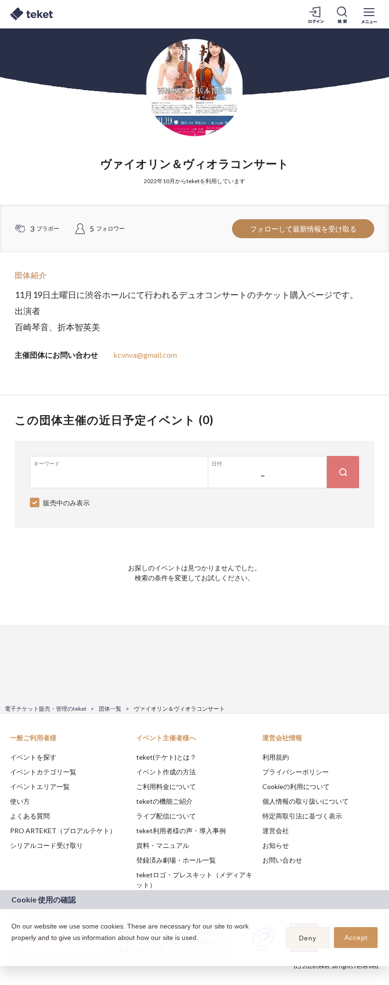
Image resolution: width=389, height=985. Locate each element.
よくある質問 (30, 816)
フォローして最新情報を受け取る (303, 228)
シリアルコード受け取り (46, 845)
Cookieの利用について (296, 786)
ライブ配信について (166, 816)
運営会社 (275, 831)
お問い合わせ (282, 860)
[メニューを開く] (369, 14)
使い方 (20, 801)
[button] (12, 949)
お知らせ (275, 845)
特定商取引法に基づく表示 (302, 816)
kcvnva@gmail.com (145, 354)
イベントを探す (33, 757)
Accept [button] (356, 937)
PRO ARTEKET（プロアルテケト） (63, 831)
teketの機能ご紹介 (164, 801)
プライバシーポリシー (295, 772)
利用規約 (275, 757)
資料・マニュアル (162, 845)
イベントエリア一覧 (40, 786)
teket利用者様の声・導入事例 (181, 831)
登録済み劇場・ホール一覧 (176, 860)
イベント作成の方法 (166, 772)
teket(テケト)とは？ (166, 757)
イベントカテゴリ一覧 (43, 772)
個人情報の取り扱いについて (305, 801)
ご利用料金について (166, 786)
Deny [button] (307, 938)
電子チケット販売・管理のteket (45, 708)
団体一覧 (110, 708)
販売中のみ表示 (66, 503)
